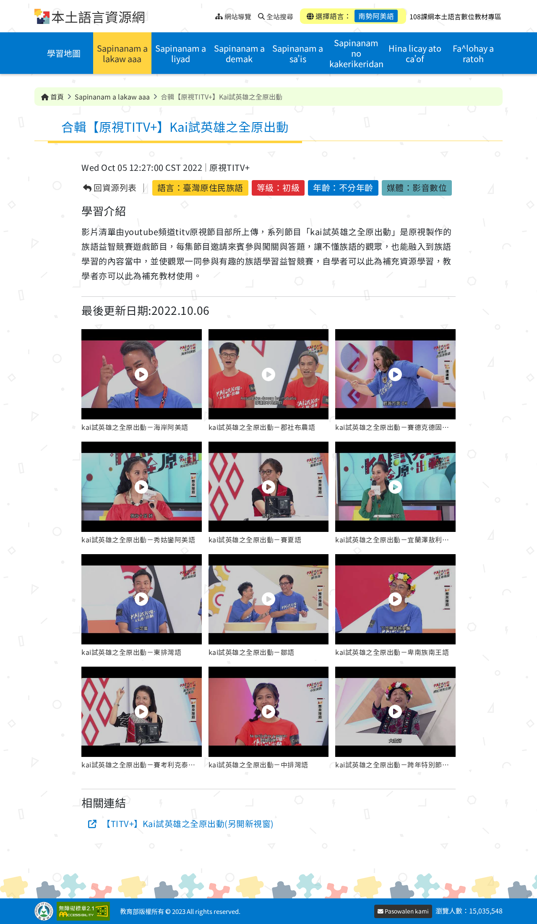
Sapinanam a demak (239, 53)
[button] (141, 382)
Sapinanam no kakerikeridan (356, 53)
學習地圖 (64, 53)
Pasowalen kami (406, 911)
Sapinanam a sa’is (297, 53)
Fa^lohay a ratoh (473, 53)
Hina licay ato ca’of (414, 53)
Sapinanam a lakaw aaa (122, 53)
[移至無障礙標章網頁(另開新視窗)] (85, 911)
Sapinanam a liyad (180, 53)
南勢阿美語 (376, 16)
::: (209, 14)
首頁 (56, 97)
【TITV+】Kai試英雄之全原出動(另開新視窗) (188, 823)
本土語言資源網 (98, 16)
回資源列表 (114, 187)
